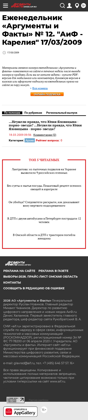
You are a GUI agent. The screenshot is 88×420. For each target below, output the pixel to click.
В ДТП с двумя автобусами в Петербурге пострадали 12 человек (44, 220)
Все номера (40, 88)
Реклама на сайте (19, 271)
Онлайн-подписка (47, 94)
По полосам (12, 112)
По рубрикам (33, 112)
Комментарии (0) (44, 134)
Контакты (12, 282)
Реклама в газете (53, 271)
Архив (30, 140)
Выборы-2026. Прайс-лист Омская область (40, 276)
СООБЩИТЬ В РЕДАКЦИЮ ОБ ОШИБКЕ (33, 288)
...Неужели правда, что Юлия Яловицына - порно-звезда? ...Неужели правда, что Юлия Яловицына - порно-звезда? (45, 125)
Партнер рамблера (38, 400)
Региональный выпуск (61, 112)
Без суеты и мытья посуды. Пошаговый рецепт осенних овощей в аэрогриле (44, 187)
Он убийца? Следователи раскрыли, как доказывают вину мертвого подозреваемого (44, 203)
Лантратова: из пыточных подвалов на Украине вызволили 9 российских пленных (44, 170)
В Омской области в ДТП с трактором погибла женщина (44, 236)
